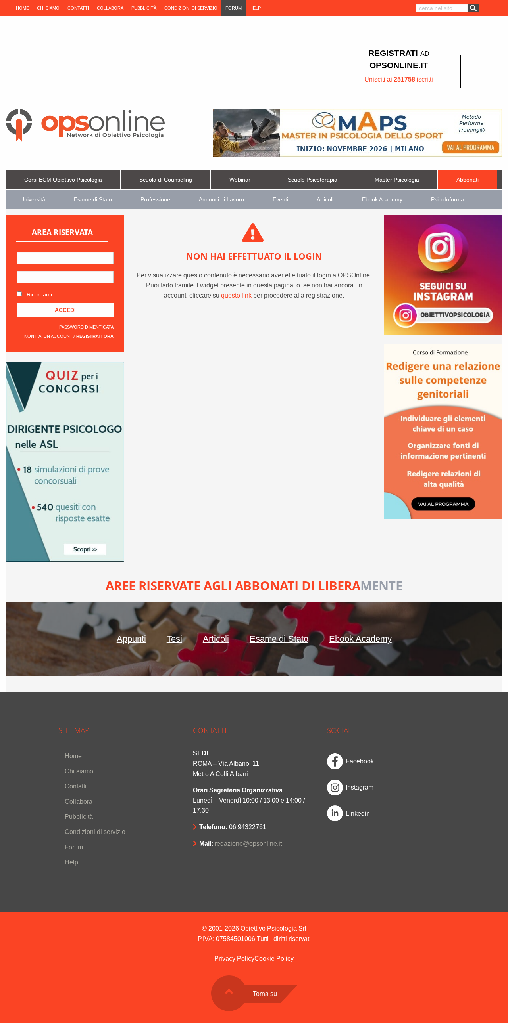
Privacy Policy (234, 958)
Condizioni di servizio (190, 8)
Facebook (360, 761)
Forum (233, 8)
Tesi (174, 639)
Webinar (239, 180)
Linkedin (358, 813)
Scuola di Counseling (165, 180)
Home (22, 8)
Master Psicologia (397, 180)
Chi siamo (48, 8)
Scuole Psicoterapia (312, 180)
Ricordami (38, 294)
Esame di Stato (93, 200)
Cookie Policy (274, 958)
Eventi (280, 200)
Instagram (359, 787)
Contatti (78, 8)
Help (255, 8)
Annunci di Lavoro (221, 200)
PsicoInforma (447, 200)
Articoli (325, 200)
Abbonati (467, 180)
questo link (236, 295)
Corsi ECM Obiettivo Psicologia (63, 180)
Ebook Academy (382, 200)
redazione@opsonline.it (248, 843)
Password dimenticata (86, 327)
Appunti (131, 639)
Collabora (110, 8)
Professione (155, 200)
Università (32, 200)
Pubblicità (143, 8)
